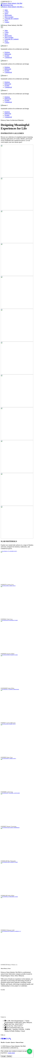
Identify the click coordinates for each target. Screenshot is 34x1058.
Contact (7, 22)
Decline (9, 1056)
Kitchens (7, 52)
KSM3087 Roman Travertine (8, 826)
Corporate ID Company (12, 18)
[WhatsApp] (29, 1051)
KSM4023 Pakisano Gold (7, 930)
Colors (6, 12)
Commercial (8, 57)
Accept (3, 1056)
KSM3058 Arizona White (7, 653)
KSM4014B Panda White (7, 895)
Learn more (11, 1053)
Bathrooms (8, 54)
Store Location (9, 17)
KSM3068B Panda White (7, 688)
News (6, 20)
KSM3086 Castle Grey (7, 792)
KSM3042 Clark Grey (7, 619)
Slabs (6, 10)
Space (6, 13)
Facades (7, 56)
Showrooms (8, 15)
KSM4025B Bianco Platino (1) (9, 964)
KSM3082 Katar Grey (7, 757)
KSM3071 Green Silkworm (8, 723)
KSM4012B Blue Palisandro (8, 861)
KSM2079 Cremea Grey (7, 584)
